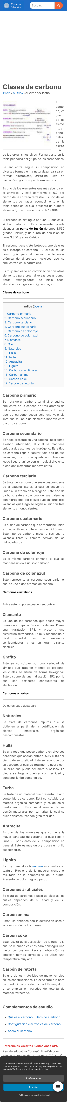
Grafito (10, 344)
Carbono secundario (20, 318)
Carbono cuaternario (20, 326)
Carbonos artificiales (21, 370)
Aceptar (33, 1087)
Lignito (11, 366)
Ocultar (38, 306)
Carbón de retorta (19, 383)
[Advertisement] (33, 46)
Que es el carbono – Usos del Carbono (34, 1017)
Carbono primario (17, 313)
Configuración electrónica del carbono (34, 1024)
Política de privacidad (29, 1095)
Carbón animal (16, 374)
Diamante (12, 339)
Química (18, 93)
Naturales (12, 348)
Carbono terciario (18, 322)
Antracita (13, 361)
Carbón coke (15, 379)
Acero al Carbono (20, 1031)
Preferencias (33, 1078)
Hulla (10, 353)
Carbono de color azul (21, 335)
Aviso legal (45, 1095)
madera (37, 866)
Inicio (6, 93)
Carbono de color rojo (21, 331)
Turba (10, 357)
